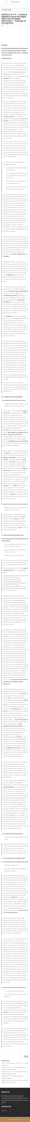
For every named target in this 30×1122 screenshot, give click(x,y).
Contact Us (4, 1110)
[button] (15, 10)
